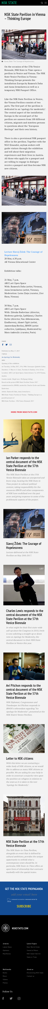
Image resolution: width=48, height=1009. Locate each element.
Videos (5, 979)
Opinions (6, 950)
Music (5, 976)
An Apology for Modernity (11, 357)
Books (5, 973)
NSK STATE (9, 2)
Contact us (30, 976)
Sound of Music (32, 950)
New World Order (33, 947)
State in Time (32, 957)
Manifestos (7, 954)
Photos (5, 983)
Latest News (7, 947)
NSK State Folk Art (34, 954)
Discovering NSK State (35, 973)
